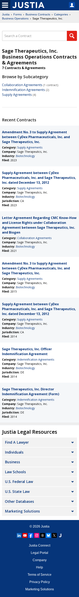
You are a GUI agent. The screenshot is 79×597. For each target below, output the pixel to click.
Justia (6, 14)
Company (40, 560)
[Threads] (42, 535)
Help (39, 567)
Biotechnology (25, 156)
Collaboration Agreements (22, 85)
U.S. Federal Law (19, 481)
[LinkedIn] (19, 535)
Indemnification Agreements (23, 90)
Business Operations (15, 18)
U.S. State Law (17, 491)
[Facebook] (30, 535)
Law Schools (15, 471)
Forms (17, 14)
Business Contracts (38, 14)
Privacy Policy (39, 582)
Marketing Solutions (22, 511)
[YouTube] (24, 535)
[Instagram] (36, 535)
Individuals (14, 452)
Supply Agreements (17, 94)
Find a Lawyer (17, 442)
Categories (61, 14)
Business (12, 461)
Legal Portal (39, 552)
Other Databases (19, 501)
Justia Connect (39, 545)
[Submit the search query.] (72, 36)
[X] (54, 535)
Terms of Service (39, 574)
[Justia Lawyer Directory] (60, 535)
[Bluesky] (48, 535)
